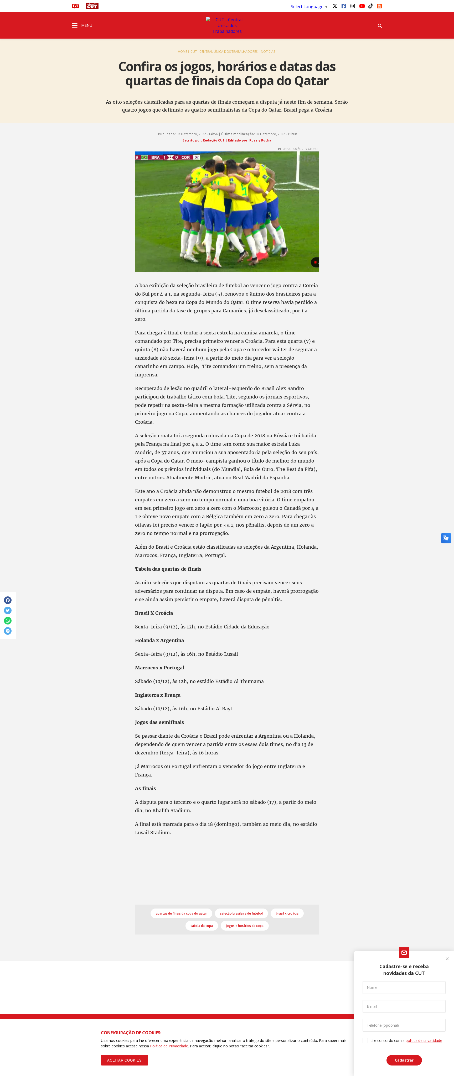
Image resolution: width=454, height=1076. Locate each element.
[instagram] (352, 5)
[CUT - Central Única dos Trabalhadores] (227, 25)
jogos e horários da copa (245, 925)
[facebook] (343, 5)
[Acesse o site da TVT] (75, 7)
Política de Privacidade (169, 1045)
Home (182, 51)
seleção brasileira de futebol (241, 913)
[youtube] (361, 5)
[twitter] (334, 5)
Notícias (268, 51)
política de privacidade (424, 1040)
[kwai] (379, 5)
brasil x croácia (287, 913)
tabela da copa (202, 925)
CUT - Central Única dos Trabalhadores (223, 51)
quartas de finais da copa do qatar (181, 913)
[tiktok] (370, 5)
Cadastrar (404, 1060)
